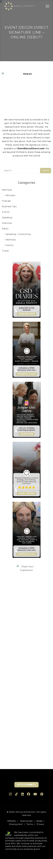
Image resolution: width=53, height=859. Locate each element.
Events (6, 212)
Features (7, 223)
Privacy (40, 824)
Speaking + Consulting (18, 234)
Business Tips (9, 206)
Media (39, 821)
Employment (16, 824)
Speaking (7, 217)
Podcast (6, 201)
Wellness (7, 190)
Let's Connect (26, 784)
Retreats (10, 195)
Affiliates (11, 821)
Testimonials (26, 821)
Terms (29, 824)
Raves (5, 228)
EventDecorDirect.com (31, 148)
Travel (5, 251)
